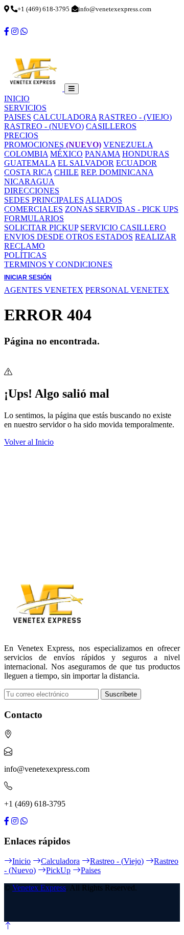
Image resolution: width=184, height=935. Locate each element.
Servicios (25, 107)
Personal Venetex (127, 290)
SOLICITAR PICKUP (41, 227)
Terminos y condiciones (58, 264)
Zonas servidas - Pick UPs (121, 209)
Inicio (17, 98)
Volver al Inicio (29, 442)
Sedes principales (44, 199)
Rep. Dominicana (117, 172)
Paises (17, 117)
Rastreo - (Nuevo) (44, 126)
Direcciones (31, 190)
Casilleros (111, 126)
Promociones (52, 144)
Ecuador (136, 163)
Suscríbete (121, 694)
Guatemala (30, 163)
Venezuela (128, 144)
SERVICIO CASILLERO (123, 227)
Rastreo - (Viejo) (135, 117)
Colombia (26, 153)
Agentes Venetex (43, 290)
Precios (21, 135)
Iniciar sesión (28, 277)
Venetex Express (39, 887)
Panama (102, 153)
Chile (66, 172)
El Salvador (86, 163)
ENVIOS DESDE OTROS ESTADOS (68, 236)
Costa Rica (28, 172)
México (66, 153)
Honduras (145, 153)
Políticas (25, 255)
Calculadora (65, 117)
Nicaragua (29, 181)
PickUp (58, 870)
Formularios (34, 218)
